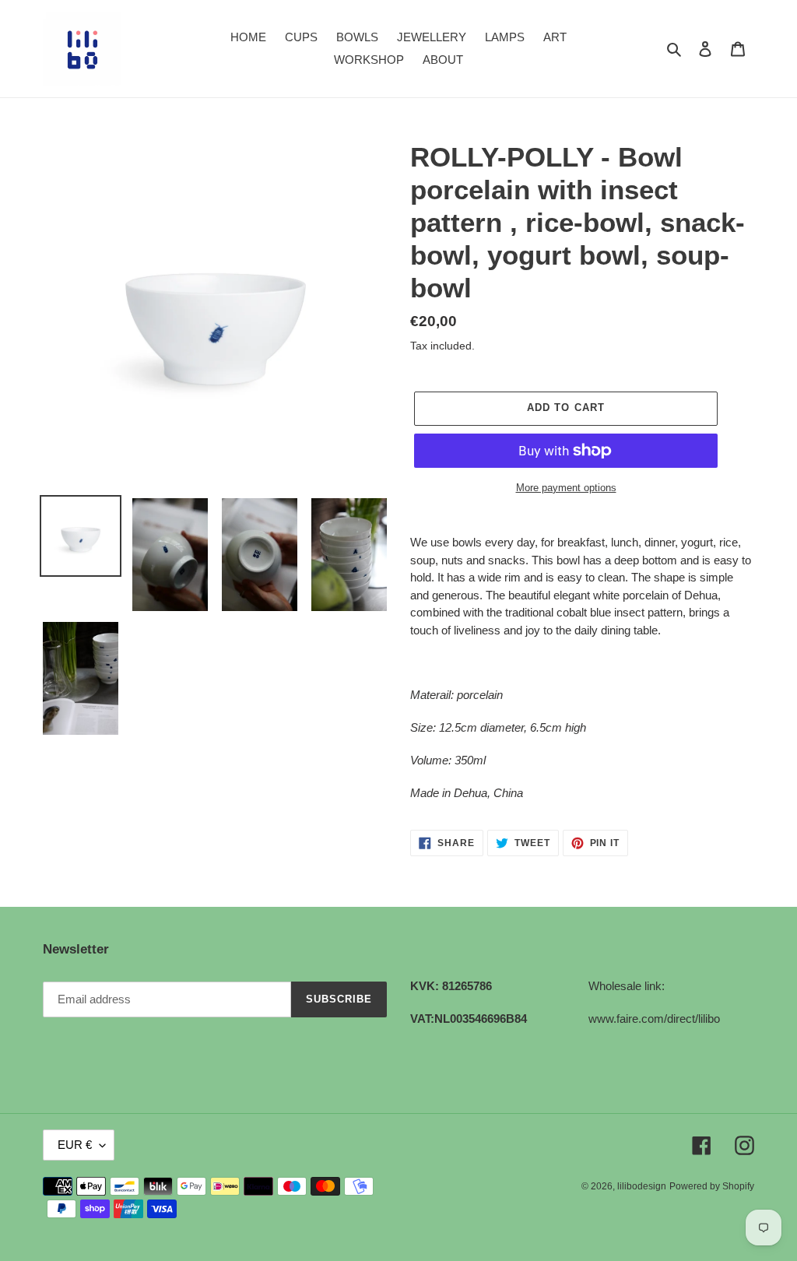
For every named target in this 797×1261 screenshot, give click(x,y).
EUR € (75, 1144)
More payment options (566, 488)
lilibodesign (641, 1186)
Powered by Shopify (711, 1186)
